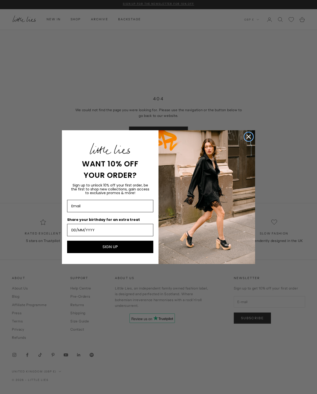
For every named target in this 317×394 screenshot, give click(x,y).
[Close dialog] (248, 136)
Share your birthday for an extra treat (103, 219)
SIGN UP (110, 247)
